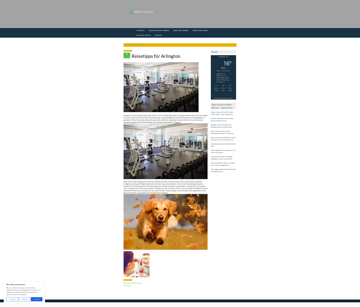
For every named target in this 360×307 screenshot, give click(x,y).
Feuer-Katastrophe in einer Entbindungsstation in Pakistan (222, 132)
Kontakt (158, 35)
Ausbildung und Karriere (159, 30)
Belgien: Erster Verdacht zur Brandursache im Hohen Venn (221, 126)
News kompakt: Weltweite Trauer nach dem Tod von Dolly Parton (223, 139)
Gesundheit (127, 50)
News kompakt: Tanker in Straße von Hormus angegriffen (223, 164)
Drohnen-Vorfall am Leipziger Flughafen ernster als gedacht (221, 158)
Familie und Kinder (200, 30)
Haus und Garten (143, 35)
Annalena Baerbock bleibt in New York (223, 145)
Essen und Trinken (180, 30)
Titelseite (140, 30)
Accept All (37, 299)
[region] (24, 292)
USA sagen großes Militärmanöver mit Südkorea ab (223, 170)
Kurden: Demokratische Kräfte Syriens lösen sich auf (222, 120)
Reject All (24, 299)
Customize (12, 299)
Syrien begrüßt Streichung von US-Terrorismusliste (223, 151)
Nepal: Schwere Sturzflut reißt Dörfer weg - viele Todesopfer (222, 113)
